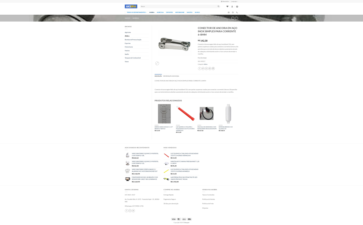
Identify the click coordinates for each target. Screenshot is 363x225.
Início (127, 18)
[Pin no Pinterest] (209, 68)
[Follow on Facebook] (126, 210)
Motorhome (179, 12)
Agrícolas (128, 32)
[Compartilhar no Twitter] (203, 68)
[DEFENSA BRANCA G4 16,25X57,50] (228, 114)
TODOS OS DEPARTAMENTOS (136, 12)
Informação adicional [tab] (171, 76)
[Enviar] (218, 6)
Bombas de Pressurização (133, 39)
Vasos (127, 61)
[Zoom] (157, 63)
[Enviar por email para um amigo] (206, 68)
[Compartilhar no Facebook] (199, 68)
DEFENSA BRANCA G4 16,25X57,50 (226, 127)
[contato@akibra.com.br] (229, 12)
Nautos (189, 12)
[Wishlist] (227, 6)
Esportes (169, 12)
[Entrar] (232, 6)
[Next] (238, 120)
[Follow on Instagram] (129, 210)
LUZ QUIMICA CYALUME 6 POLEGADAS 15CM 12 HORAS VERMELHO (185, 128)
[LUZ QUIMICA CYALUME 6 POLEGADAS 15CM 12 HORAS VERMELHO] (185, 114)
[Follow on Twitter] (133, 210)
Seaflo (197, 12)
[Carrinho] (237, 6)
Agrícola (160, 12)
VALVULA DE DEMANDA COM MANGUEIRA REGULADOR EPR (206, 127)
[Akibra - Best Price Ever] (131, 6)
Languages (234, 1)
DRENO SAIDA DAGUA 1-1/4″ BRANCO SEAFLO (164, 127)
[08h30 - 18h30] (233, 12)
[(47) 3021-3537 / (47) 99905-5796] (237, 12)
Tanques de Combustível (133, 58)
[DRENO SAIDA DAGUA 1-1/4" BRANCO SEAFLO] (164, 114)
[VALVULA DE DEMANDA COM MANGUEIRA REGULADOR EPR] (207, 114)
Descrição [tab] (158, 76)
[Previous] (154, 120)
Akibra (151, 12)
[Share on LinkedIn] (213, 68)
